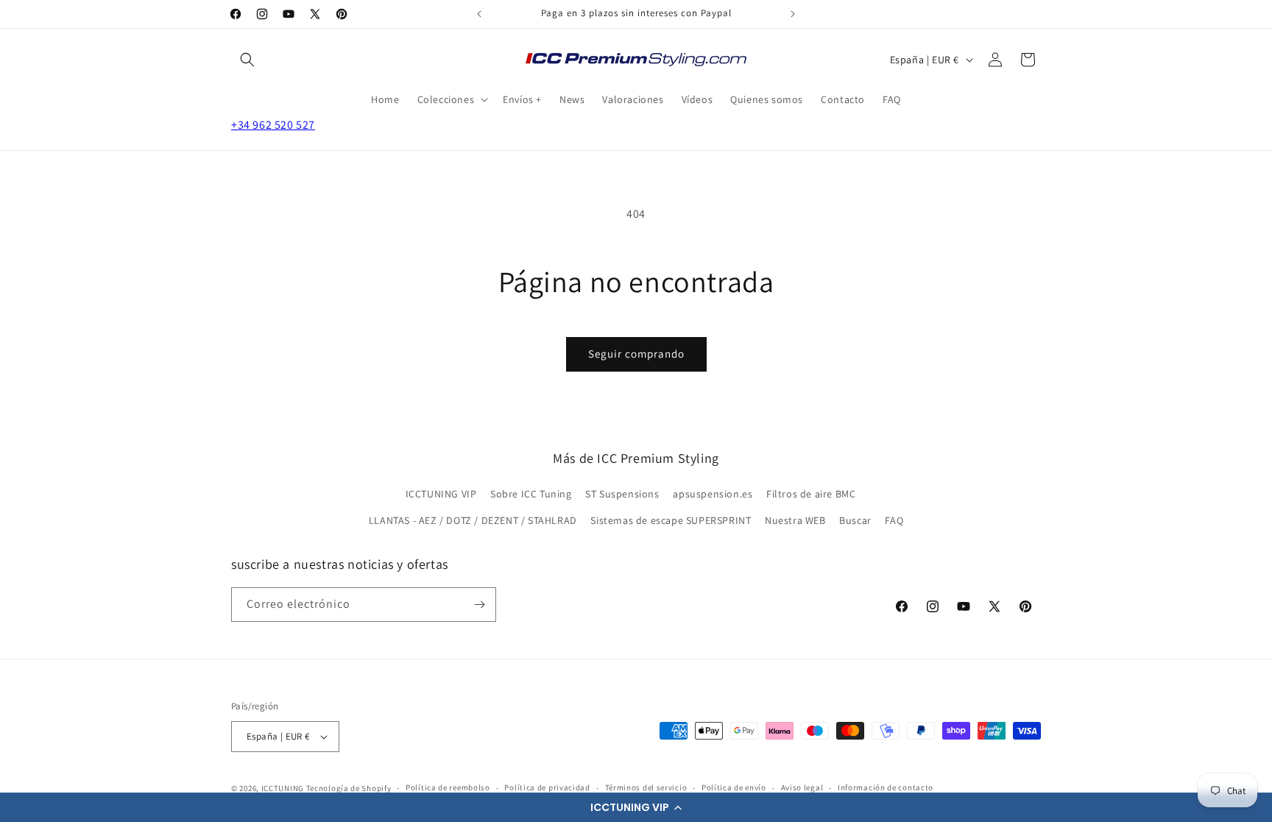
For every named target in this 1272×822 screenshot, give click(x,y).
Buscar (855, 520)
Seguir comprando (636, 354)
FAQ (894, 520)
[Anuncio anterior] (479, 14)
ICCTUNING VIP (441, 493)
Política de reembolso (448, 787)
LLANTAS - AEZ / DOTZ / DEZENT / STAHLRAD (473, 520)
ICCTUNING (282, 788)
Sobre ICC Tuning (531, 493)
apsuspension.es (712, 493)
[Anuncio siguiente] (793, 14)
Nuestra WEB (795, 520)
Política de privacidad (547, 787)
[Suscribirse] (479, 604)
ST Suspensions (622, 493)
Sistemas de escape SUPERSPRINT (670, 520)
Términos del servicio (646, 787)
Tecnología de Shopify (349, 788)
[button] (636, 807)
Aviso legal (802, 787)
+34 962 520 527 (273, 124)
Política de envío (734, 787)
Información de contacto (885, 787)
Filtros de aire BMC (810, 493)
